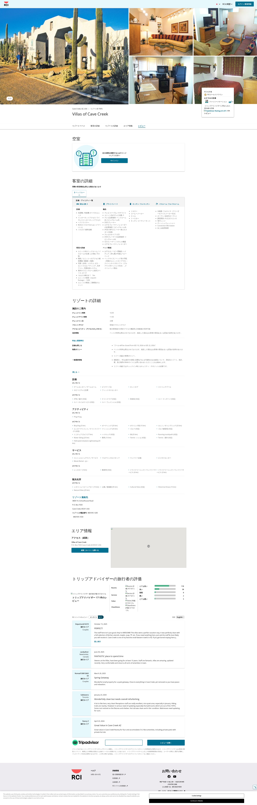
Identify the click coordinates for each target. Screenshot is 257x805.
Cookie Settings (196, 796)
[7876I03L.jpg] (161, 80)
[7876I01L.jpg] (161, 32)
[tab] (79, 126)
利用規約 (115, 778)
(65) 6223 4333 (177, 787)
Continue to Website (196, 801)
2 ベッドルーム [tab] (79, 193)
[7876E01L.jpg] (64, 56)
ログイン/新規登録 (244, 4)
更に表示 (97, 641)
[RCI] (6, 4)
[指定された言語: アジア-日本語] (217, 3)
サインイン (114, 160)
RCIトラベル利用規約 (119, 786)
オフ (100, 617)
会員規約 (115, 782)
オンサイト (93, 617)
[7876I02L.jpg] (225, 32)
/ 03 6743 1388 (172, 784)
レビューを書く (166, 743)
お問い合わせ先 (96, 774)
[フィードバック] (255, 787)
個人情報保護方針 (118, 774)
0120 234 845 (179, 782)
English (180, 617)
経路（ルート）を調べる (90, 550)
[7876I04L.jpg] (225, 80)
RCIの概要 (226, 4)
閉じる (74, 372)
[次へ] (233, 101)
